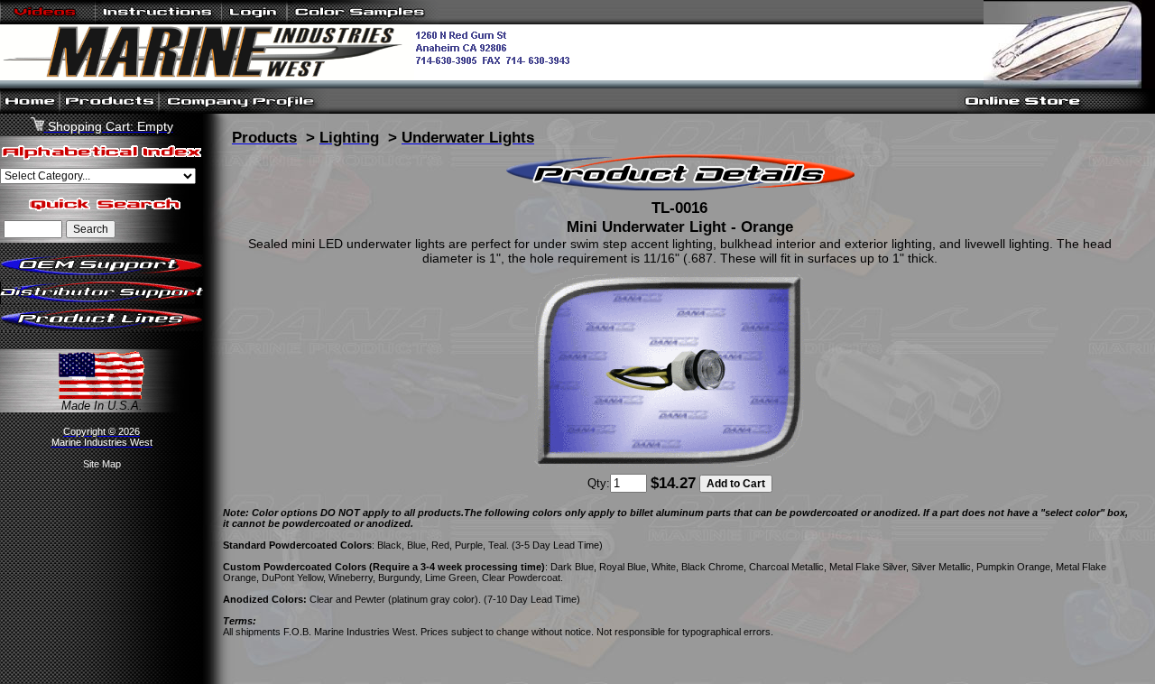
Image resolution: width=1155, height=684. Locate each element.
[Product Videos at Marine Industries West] (48, 20)
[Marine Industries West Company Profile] (244, 109)
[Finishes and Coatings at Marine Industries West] (363, 20)
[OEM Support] (101, 273)
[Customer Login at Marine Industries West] (254, 20)
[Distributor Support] (101, 300)
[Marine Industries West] (292, 76)
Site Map (102, 463)
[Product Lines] (101, 327)
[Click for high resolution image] (669, 463)
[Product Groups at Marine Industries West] (109, 109)
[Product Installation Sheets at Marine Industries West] (158, 20)
